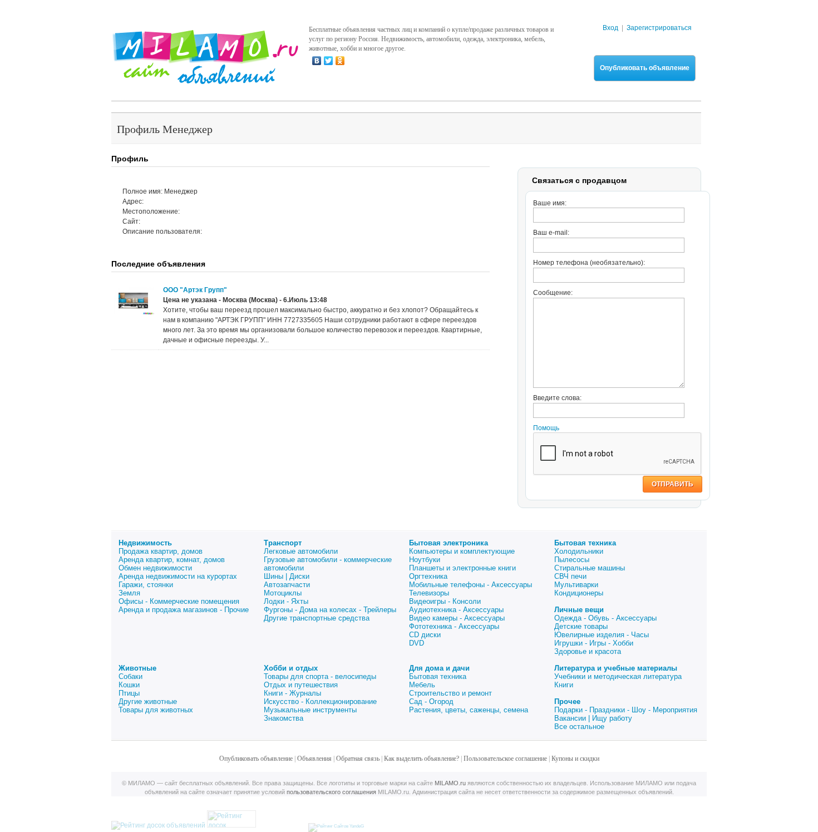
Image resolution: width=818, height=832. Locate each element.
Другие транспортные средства (316, 618)
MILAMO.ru (450, 783)
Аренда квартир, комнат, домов (172, 559)
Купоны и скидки (575, 758)
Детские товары (581, 626)
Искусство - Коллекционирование (320, 701)
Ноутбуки (424, 559)
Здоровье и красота (587, 651)
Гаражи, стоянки (146, 584)
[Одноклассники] (340, 60)
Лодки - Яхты (286, 601)
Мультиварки (576, 584)
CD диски (425, 635)
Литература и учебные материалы (615, 668)
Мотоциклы (283, 593)
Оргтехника (428, 576)
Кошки (129, 685)
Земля (129, 593)
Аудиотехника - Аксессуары (456, 609)
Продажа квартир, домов (161, 551)
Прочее (567, 701)
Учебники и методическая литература (618, 676)
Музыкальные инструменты (310, 710)
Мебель (422, 685)
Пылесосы (571, 559)
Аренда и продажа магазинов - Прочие (184, 609)
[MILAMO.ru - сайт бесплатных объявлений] (204, 77)
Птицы (129, 693)
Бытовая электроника (448, 543)
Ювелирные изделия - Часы (601, 635)
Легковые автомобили (301, 551)
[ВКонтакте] (317, 60)
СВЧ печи (570, 576)
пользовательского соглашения (331, 792)
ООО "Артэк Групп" (195, 290)
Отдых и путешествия (301, 685)
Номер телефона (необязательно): (589, 263)
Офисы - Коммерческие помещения (179, 601)
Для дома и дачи (439, 668)
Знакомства (283, 718)
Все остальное (579, 726)
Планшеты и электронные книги (462, 568)
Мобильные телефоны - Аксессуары (470, 584)
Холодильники (578, 551)
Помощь (546, 428)
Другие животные (148, 701)
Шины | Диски (286, 576)
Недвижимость (145, 543)
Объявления (314, 758)
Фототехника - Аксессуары (454, 626)
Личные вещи (579, 609)
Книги (563, 685)
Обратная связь (358, 758)
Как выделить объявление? (421, 758)
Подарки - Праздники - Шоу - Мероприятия (625, 710)
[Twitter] (328, 60)
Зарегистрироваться (659, 28)
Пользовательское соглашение (505, 758)
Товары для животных (156, 710)
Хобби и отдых (291, 668)
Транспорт (283, 543)
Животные (137, 668)
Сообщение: (553, 293)
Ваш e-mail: (551, 233)
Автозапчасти (287, 584)
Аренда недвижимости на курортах (178, 576)
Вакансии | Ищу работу (593, 718)
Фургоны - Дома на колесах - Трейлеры (330, 609)
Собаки (130, 676)
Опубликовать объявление (644, 68)
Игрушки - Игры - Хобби (593, 643)
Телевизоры (429, 593)
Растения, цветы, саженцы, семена (468, 710)
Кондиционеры (578, 593)
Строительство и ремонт (450, 693)
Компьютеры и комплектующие (462, 551)
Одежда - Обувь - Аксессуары (605, 618)
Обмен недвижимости (155, 568)
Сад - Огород (431, 701)
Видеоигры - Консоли (445, 601)
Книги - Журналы (292, 693)
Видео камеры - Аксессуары (457, 618)
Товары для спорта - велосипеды (320, 676)
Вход (610, 28)
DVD (416, 643)
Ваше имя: (549, 203)
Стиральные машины (589, 568)
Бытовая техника (585, 543)
